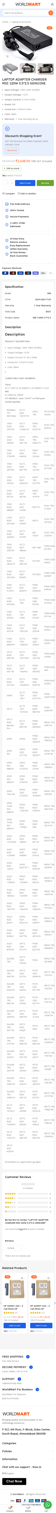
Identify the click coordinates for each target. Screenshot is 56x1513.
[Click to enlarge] (7, 56)
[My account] (52, 4)
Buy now (45, 183)
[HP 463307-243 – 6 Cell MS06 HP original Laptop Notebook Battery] (15, 1288)
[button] (5, 43)
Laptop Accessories (21, 21)
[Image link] (16, 1413)
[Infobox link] (16, 1356)
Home (5, 21)
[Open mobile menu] (3, 4)
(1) (16, 1313)
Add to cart (25, 183)
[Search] (50, 12)
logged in (22, 1229)
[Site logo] (28, 4)
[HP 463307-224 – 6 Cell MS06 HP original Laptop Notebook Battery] (41, 1288)
